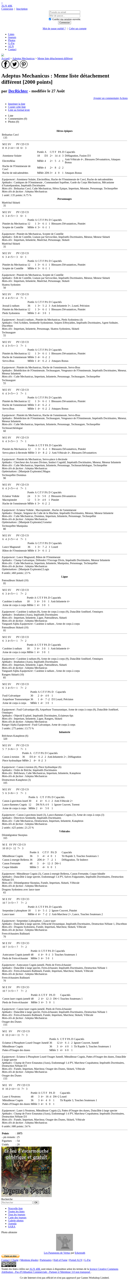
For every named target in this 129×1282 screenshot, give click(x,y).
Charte (14, 1260)
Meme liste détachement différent (55, 58)
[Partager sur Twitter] (14, 67)
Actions (123, 98)
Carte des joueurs (17, 1217)
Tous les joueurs (16, 1214)
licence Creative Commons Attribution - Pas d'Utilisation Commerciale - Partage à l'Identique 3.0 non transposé (59, 1270)
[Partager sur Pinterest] (23, 67)
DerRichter (18, 91)
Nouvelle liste (15, 1208)
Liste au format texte (19, 109)
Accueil (5, 58)
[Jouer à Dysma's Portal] (26, 1196)
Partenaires (46, 1260)
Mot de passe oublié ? (54, 28)
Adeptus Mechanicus (23, 58)
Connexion (7, 8)
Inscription (22, 8)
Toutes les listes (16, 1211)
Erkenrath (80, 1252)
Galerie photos (16, 1220)
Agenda (12, 1223)
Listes (11, 34)
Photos (11, 40)
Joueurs (12, 37)
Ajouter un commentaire (106, 98)
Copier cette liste (17, 106)
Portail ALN (75, 1260)
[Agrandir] (64, 1249)
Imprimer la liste (16, 103)
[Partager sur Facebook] (5, 67)
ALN (11, 46)
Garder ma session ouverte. (66, 19)
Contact (12, 49)
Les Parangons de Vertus (57, 1252)
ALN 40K (6, 5)
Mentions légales (29, 1260)
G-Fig (11, 43)
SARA (11, 1226)
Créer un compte (78, 28)
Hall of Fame (60, 1260)
